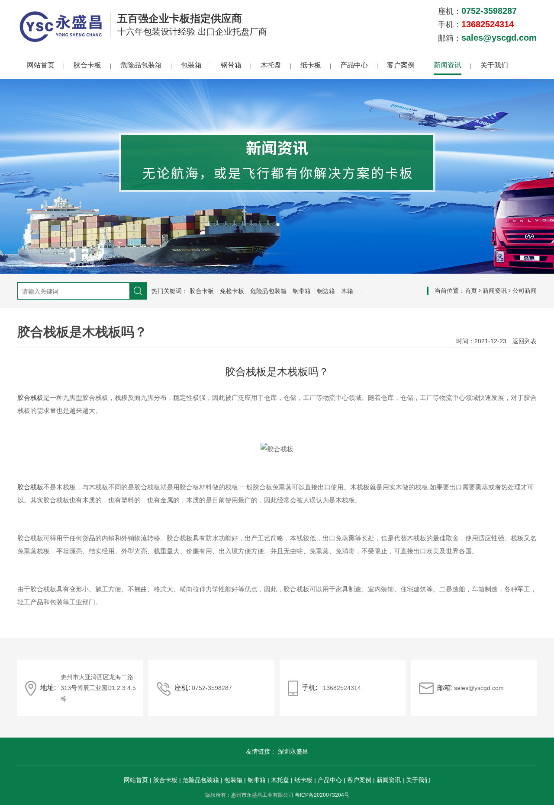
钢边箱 (326, 291)
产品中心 (354, 65)
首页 (471, 290)
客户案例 (401, 65)
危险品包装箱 (141, 65)
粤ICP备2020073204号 (322, 795)
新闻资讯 (447, 65)
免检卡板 (232, 291)
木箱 (347, 291)
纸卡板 (310, 65)
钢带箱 (231, 65)
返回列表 (524, 341)
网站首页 (41, 65)
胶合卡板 (87, 65)
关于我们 (494, 65)
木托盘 (271, 65)
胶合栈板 (30, 397)
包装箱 (191, 65)
